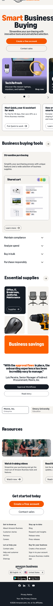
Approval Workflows (26, 387)
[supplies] (46, 278)
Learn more (11, 228)
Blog (31, 528)
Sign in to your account (38, 552)
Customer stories (10, 532)
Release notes (34, 535)
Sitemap (6, 559)
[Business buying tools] (48, 144)
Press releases (34, 539)
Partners (6, 535)
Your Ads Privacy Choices (27, 598)
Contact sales (26, 48)
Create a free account (26, 41)
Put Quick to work (15, 126)
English (15, 572)
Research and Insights (37, 532)
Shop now (39, 89)
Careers (6, 539)
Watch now (12, 479)
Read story (26, 393)
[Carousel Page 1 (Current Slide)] (24, 96)
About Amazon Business (13, 528)
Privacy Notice (26, 594)
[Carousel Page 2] (29, 96)
